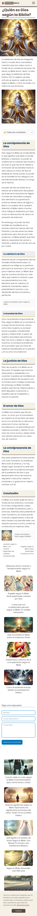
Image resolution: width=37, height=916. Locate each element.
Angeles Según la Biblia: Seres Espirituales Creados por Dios (27, 550)
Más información (23, 905)
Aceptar (18, 911)
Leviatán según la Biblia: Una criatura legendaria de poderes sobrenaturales (10, 550)
